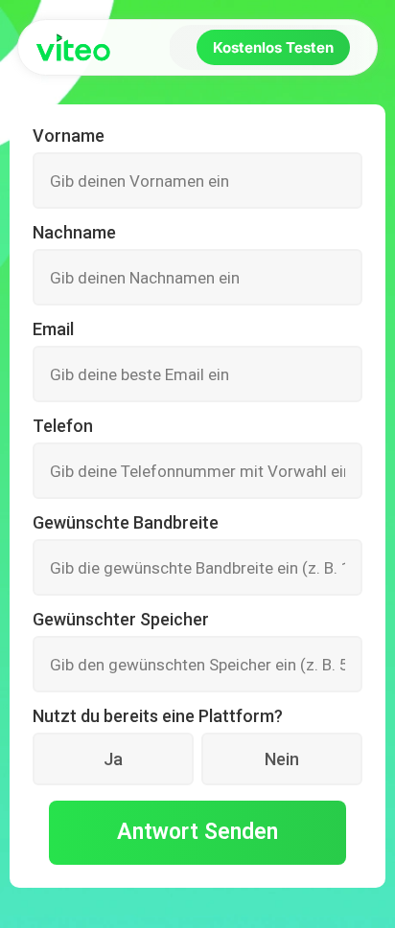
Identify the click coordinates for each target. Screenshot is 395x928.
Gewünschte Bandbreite (126, 523)
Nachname (74, 232)
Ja (113, 759)
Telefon (63, 426)
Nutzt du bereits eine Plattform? (158, 716)
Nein (282, 759)
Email (53, 329)
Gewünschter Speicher (121, 619)
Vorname (69, 136)
